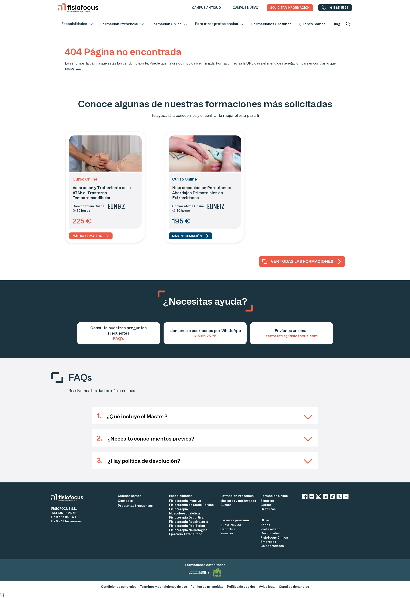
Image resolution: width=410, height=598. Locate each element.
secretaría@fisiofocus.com (291, 336)
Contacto (125, 500)
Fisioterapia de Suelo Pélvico (191, 504)
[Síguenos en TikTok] (332, 497)
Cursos (225, 504)
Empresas (268, 541)
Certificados (270, 533)
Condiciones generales (118, 586)
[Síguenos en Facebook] (305, 497)
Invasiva (226, 533)
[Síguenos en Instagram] (318, 497)
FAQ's (118, 338)
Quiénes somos (129, 495)
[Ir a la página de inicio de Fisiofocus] (68, 497)
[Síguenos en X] (339, 497)
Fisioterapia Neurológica (188, 530)
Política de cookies (241, 586)
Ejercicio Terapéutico (185, 534)
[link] (206, 7)
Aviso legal (267, 586)
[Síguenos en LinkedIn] (325, 497)
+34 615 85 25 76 (63, 512)
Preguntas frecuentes (135, 505)
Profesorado (270, 529)
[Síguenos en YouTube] (345, 497)
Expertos (268, 500)
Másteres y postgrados (238, 500)
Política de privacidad (207, 586)
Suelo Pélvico (230, 524)
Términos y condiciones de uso (163, 586)
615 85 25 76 (205, 336)
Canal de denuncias (294, 586)
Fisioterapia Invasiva (185, 500)
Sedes (265, 524)
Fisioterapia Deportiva (186, 517)
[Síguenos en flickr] (311, 497)
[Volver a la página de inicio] (78, 7)
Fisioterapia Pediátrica (187, 525)
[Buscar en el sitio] (348, 24)
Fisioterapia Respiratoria (188, 521)
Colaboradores (272, 545)
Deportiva (227, 529)
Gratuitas (268, 509)
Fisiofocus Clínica (274, 537)
